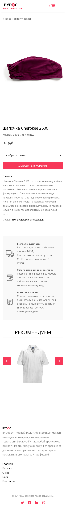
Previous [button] (7, 361)
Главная (7, 464)
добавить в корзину (33, 165)
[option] (33, 365)
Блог (5, 477)
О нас (5, 472)
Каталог (7, 468)
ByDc (10, 4)
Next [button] (59, 361)
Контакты (8, 481)
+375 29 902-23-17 (13, 8)
